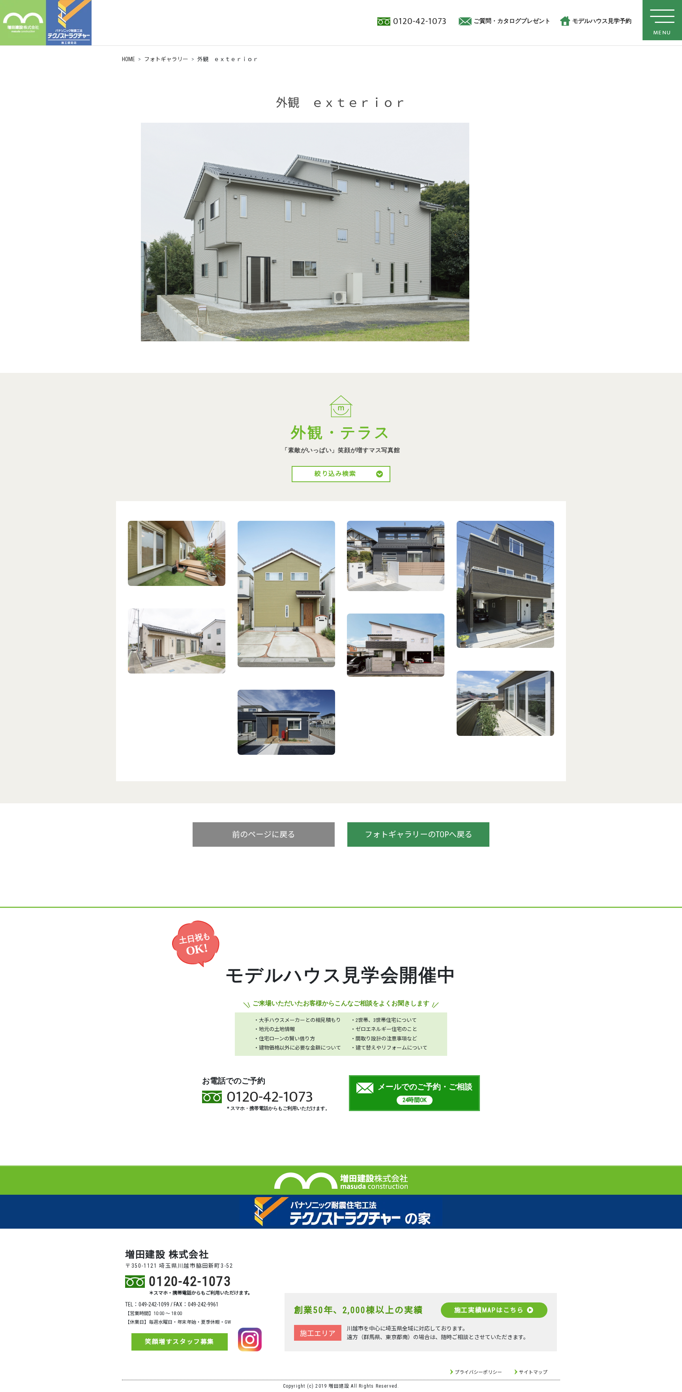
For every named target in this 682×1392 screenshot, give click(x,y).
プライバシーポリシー (478, 1372)
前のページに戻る (263, 834)
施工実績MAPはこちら (489, 1310)
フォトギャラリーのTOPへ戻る (418, 834)
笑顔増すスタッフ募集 (179, 1341)
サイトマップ (533, 1372)
